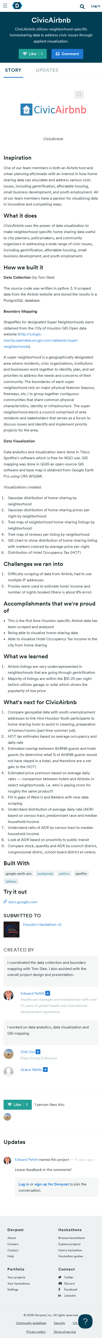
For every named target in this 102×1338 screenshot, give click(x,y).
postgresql (45, 873)
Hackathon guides (70, 1256)
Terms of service (64, 1332)
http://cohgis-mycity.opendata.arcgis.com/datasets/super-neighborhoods (41, 340)
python (64, 873)
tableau (11, 881)
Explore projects (69, 1244)
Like (35, 53)
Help (10, 1256)
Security (59, 1323)
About (11, 1238)
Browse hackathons (71, 1238)
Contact (12, 1250)
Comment (70, 53)
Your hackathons (18, 1283)
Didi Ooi (28, 1051)
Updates (47, 70)
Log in (95, 6)
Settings (12, 1289)
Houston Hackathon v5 (42, 924)
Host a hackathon (70, 1250)
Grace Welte (31, 1069)
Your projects (16, 1277)
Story (13, 70)
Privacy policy (36, 1332)
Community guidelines (31, 1323)
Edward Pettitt (32, 993)
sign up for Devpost (52, 1184)
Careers (13, 1244)
